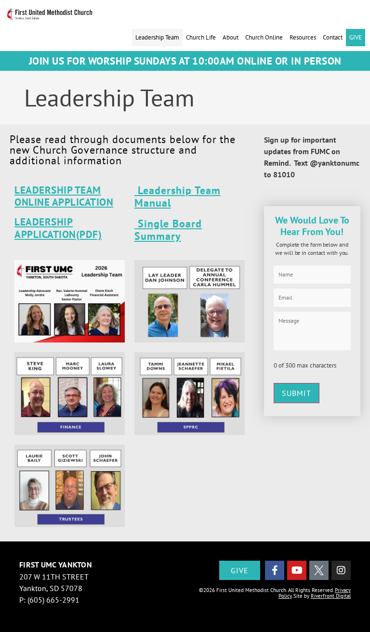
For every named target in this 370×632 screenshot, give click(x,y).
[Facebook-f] (274, 570)
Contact (333, 37)
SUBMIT (296, 393)
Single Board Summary (168, 230)
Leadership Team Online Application (63, 196)
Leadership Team (157, 37)
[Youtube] (296, 570)
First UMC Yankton (55, 564)
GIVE (355, 37)
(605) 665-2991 (53, 600)
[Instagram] (341, 570)
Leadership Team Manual (177, 197)
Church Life (201, 37)
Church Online (264, 37)
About (230, 37)
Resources (303, 37)
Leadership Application (45, 227)
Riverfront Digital (331, 595)
